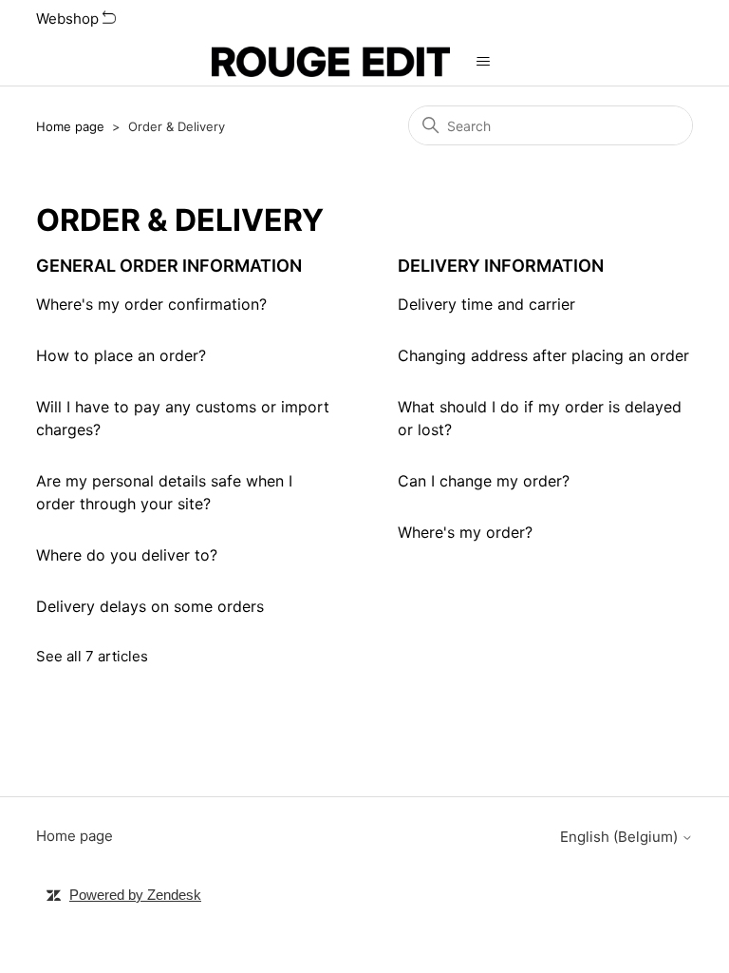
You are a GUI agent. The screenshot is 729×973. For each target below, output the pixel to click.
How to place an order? (121, 355)
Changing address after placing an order (543, 355)
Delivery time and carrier (486, 304)
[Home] (330, 62)
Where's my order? (465, 532)
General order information (169, 266)
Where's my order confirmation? (151, 304)
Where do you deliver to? (126, 554)
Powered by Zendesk (135, 895)
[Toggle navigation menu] (483, 62)
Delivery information (501, 266)
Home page (70, 126)
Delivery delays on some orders (150, 606)
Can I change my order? (484, 480)
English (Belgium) (621, 837)
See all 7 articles (92, 656)
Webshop (69, 19)
